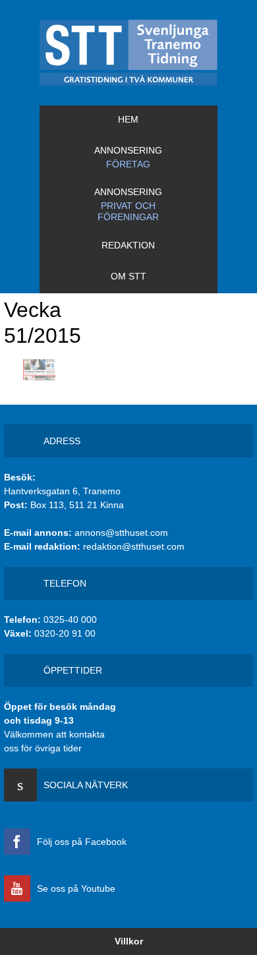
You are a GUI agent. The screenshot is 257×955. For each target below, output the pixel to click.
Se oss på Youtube (76, 888)
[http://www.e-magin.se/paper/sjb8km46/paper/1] (39, 369)
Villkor (129, 941)
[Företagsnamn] (128, 52)
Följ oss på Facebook (82, 841)
